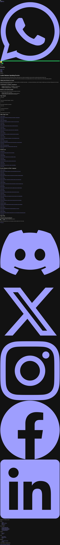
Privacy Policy (4, 536)
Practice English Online (5, 527)
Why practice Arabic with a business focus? (6, 217)
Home (1, 69)
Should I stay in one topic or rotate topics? (6, 218)
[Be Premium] (1, 62)
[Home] (0, 1)
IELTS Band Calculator (5, 540)
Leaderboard (3, 524)
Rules (2, 533)
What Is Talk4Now (4, 523)
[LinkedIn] (30, 518)
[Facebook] (30, 459)
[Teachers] (2, 1)
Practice (1, 70)
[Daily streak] (3, 1)
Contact (3, 541)
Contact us (2, 222)
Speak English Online (5, 530)
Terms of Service (4, 537)
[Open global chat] (1, 1)
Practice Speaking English (5, 529)
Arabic (1, 71)
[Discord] (30, 281)
